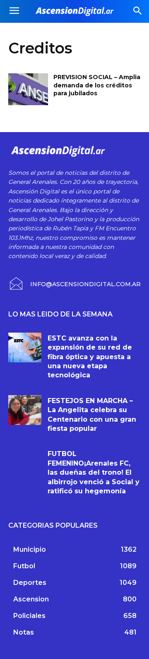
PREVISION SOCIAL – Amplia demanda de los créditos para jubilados (96, 85)
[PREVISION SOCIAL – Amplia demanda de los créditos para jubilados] (28, 89)
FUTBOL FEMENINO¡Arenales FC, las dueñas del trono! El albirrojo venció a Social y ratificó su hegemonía (93, 472)
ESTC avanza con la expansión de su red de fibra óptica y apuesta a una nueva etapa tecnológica (90, 356)
